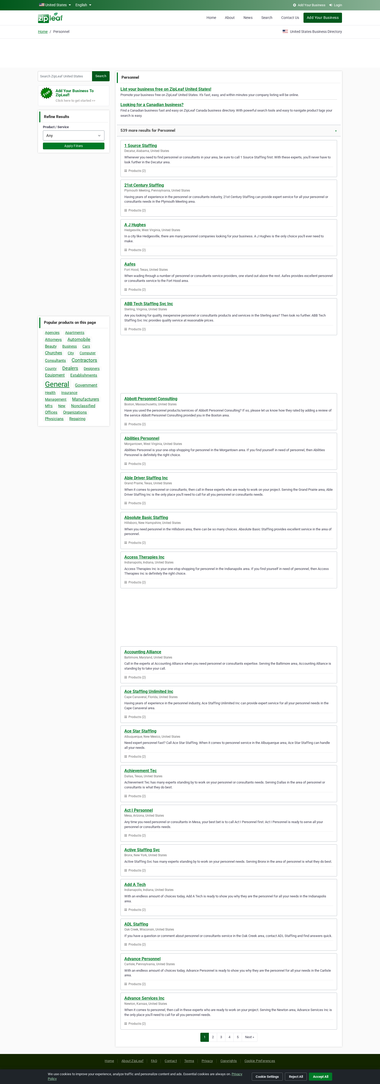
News (248, 18)
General (57, 384)
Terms (189, 1061)
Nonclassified (83, 406)
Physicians (54, 418)
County (51, 369)
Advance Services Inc (144, 998)
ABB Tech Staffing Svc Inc (148, 303)
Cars (86, 346)
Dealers (70, 368)
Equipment (55, 375)
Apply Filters (73, 146)
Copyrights (229, 1061)
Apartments (74, 333)
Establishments (83, 375)
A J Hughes (135, 224)
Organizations (75, 412)
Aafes (129, 264)
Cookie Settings (267, 1077)
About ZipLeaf (132, 1061)
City (71, 353)
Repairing (77, 418)
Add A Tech (135, 884)
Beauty (51, 346)
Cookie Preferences (260, 1061)
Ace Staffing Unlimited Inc (148, 691)
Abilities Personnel (141, 438)
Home (211, 18)
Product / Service (56, 127)
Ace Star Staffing (140, 731)
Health (50, 393)
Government (86, 385)
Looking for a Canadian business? (152, 104)
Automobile (78, 339)
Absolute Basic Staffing (146, 517)
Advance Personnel (142, 958)
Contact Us (290, 18)
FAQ (154, 1061)
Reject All (296, 1077)
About (230, 18)
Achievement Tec (140, 770)
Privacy (207, 1061)
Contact (171, 1061)
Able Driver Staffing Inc (146, 477)
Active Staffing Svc (142, 849)
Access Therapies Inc (144, 557)
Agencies (52, 333)
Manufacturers (85, 399)
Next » (249, 1037)
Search (266, 18)
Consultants (55, 360)
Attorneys (53, 339)
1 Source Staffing (140, 145)
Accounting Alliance (142, 651)
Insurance (69, 393)
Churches (53, 352)
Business (69, 346)
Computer (88, 353)
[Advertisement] (190, 52)
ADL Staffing (136, 924)
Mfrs (48, 406)
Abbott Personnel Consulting (150, 398)
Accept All (320, 1077)
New (61, 406)
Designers (92, 369)
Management (55, 399)
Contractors (84, 360)
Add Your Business (323, 18)
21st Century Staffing (144, 185)
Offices (51, 412)
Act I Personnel (138, 810)
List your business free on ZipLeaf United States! (165, 89)
